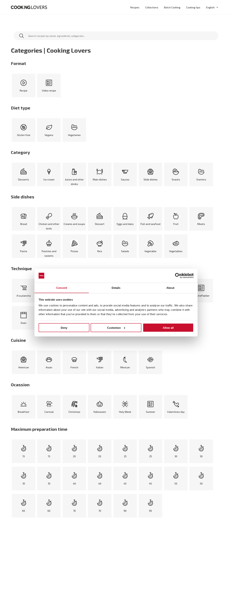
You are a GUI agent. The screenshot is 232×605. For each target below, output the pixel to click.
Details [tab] (116, 287)
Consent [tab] (61, 287)
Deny (64, 327)
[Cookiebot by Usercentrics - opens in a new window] (178, 275)
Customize (114, 327)
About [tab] (170, 287)
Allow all (168, 327)
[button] (216, 7)
